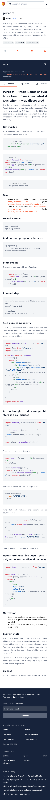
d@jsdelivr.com (31, 739)
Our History (7, 734)
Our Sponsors (8, 739)
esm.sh (44, 756)
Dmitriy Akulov (19, 697)
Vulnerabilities (32, 43)
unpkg (25, 756)
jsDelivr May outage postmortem (16, 794)
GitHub (6, 756)
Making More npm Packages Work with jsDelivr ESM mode (24, 781)
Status (27, 729)
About (5, 729)
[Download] (45, 50)
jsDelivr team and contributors (27, 694)
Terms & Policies (31, 734)
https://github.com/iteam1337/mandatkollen (26, 204)
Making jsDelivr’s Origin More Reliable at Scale (22, 776)
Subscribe (25, 716)
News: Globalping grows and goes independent (22, 790)
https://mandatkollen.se (18, 202)
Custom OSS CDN (10, 744)
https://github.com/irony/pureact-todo (24, 211)
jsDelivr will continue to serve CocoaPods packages (24, 786)
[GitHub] (18, 50)
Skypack (25, 761)
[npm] (31, 50)
